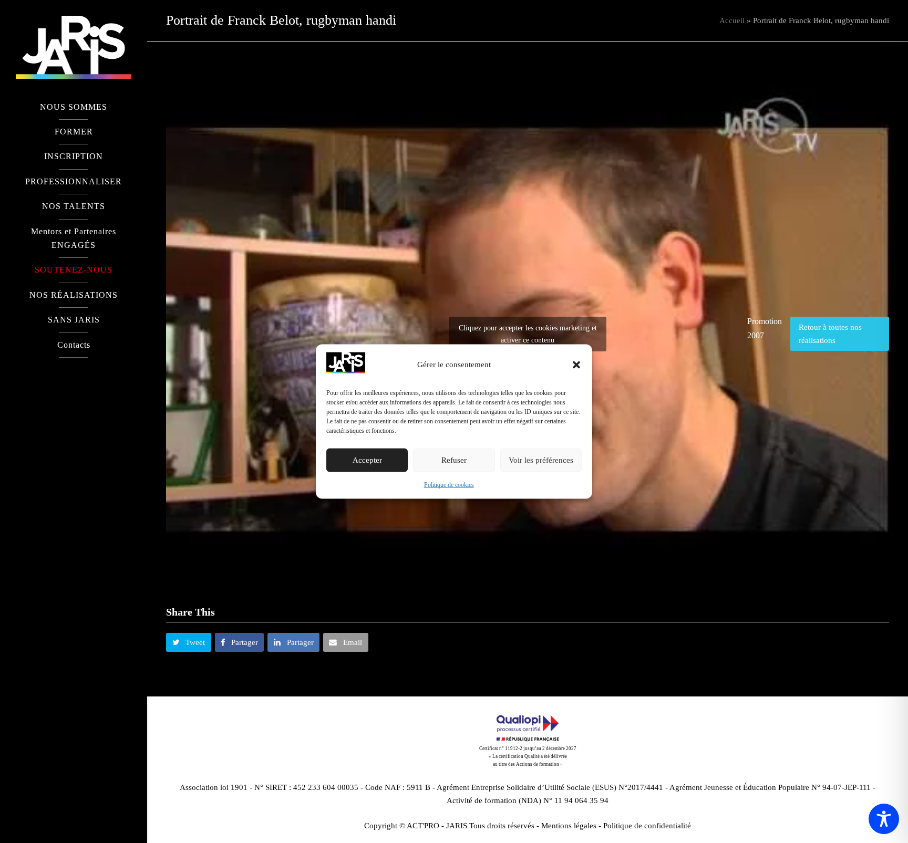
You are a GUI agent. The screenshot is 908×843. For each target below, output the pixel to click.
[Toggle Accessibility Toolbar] (884, 819)
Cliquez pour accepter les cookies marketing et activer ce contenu (528, 334)
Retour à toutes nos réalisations (830, 333)
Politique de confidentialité (647, 825)
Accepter (367, 460)
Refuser (454, 460)
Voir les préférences (541, 460)
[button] (576, 364)
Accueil (732, 20)
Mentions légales (568, 825)
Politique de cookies (449, 484)
